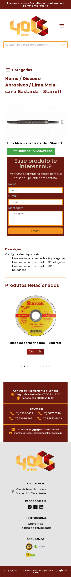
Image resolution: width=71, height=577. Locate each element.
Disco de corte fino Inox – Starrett (35, 343)
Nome (12, 184)
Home (11, 79)
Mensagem (15, 208)
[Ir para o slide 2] (24, 366)
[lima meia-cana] (35, 123)
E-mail (12, 196)
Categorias (22, 70)
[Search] (63, 44)
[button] (62, 26)
